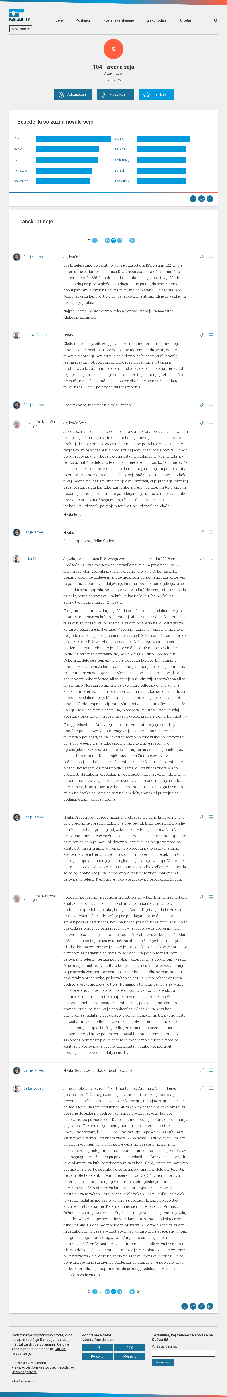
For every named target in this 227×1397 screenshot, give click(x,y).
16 (107, 240)
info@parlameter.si (25, 1381)
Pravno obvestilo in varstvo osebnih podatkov (43, 1367)
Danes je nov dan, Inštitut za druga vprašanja (40, 1342)
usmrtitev (122, 181)
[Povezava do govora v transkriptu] (202, 256)
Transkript (159, 94)
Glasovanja (118, 94)
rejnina (120, 149)
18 (119, 240)
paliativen (21, 181)
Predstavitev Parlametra (29, 1363)
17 (113, 240)
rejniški (120, 170)
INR (17, 138)
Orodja (185, 20)
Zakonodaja (157, 20)
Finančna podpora (24, 1372)
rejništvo (20, 170)
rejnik (18, 149)
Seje (59, 20)
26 (132, 240)
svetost (19, 160)
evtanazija (123, 160)
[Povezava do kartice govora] (210, 256)
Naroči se (162, 1362)
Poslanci (83, 20)
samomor (123, 138)
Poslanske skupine (118, 20)
